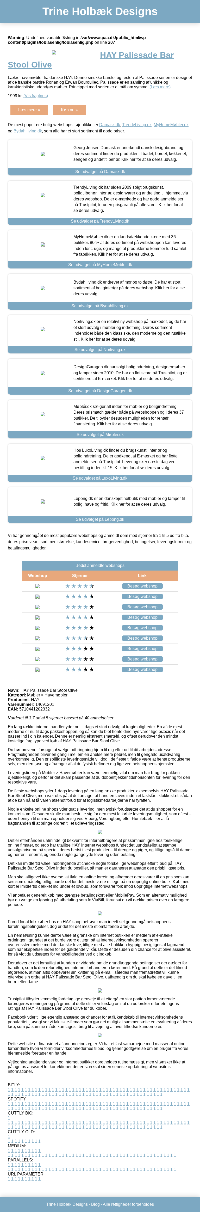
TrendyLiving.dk (137, 125)
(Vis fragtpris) (35, 96)
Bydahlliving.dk (28, 131)
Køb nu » (69, 110)
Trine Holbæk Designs (100, 11)
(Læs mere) (160, 87)
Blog (95, 1204)
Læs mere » (29, 110)
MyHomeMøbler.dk (171, 125)
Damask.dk (109, 125)
